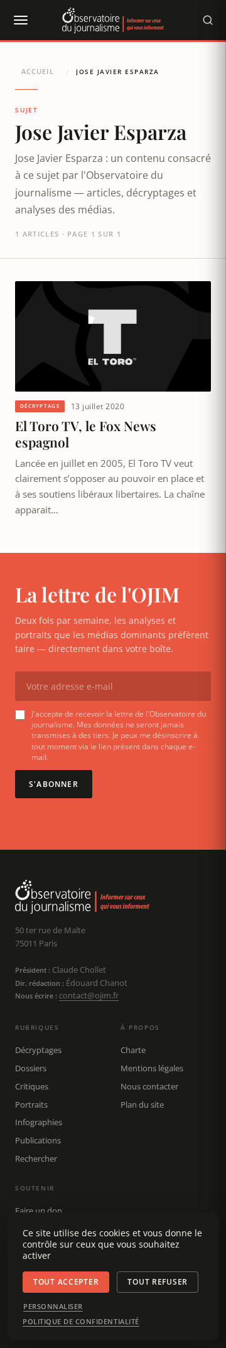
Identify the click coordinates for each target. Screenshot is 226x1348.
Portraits (31, 1104)
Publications (38, 1140)
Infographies (38, 1122)
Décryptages (38, 1050)
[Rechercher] (207, 20)
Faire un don (38, 1210)
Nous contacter (149, 1086)
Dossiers (30, 1068)
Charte (133, 1050)
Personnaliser (53, 1306)
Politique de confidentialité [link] (81, 1321)
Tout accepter (66, 1281)
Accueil (37, 71)
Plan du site (142, 1104)
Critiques (31, 1086)
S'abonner (53, 784)
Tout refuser (157, 1281)
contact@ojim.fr (89, 995)
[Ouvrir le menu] (20, 20)
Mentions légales (152, 1068)
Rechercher (36, 1158)
